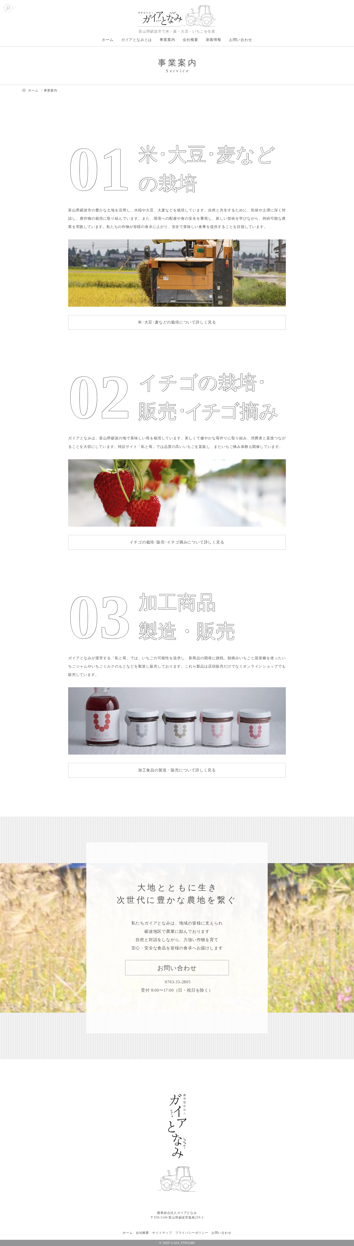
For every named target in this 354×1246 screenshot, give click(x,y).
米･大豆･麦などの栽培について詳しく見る (177, 322)
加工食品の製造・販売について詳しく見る (177, 770)
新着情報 (213, 40)
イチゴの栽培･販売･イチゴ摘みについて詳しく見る (177, 542)
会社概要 (190, 40)
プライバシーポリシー (191, 1233)
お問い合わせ (240, 40)
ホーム (107, 40)
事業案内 (167, 40)
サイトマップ (162, 1233)
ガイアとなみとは (136, 40)
